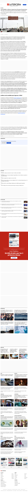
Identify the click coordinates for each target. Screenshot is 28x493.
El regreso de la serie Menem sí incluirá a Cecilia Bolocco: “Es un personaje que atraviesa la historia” (20, 417)
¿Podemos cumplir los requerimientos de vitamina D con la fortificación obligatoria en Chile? (7, 412)
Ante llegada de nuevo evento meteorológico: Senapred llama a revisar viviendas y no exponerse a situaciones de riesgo (14, 175)
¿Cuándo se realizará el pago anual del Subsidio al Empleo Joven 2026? (14, 351)
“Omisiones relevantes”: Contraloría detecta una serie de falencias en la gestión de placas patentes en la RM (12, 217)
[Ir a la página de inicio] (14, 5)
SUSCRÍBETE (14, 257)
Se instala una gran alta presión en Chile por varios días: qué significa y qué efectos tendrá (7, 323)
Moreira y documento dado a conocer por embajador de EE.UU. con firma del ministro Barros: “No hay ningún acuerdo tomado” (14, 180)
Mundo (2, 436)
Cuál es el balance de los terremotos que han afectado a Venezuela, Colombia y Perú (12, 185)
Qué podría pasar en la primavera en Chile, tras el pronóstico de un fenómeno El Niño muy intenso (20, 311)
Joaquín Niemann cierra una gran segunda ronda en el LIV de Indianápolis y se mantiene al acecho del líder (20, 412)
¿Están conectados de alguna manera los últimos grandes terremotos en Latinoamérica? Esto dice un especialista (7, 409)
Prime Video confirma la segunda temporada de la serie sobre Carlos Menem (20, 432)
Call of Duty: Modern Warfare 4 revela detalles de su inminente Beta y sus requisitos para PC (7, 429)
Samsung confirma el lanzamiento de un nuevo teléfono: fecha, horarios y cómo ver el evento (7, 417)
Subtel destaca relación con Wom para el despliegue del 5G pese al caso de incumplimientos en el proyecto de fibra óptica (20, 376)
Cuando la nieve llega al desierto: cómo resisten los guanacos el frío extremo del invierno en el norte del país (12, 214)
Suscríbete (9, 142)
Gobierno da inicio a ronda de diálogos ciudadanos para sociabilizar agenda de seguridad (13, 183)
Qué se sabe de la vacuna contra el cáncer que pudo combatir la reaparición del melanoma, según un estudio (20, 324)
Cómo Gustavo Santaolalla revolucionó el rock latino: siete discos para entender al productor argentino (20, 429)
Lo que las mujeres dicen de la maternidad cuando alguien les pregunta (19, 438)
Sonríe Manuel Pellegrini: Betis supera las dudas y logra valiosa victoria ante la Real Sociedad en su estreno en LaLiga (20, 409)
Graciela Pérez (4, 15)
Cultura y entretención (17, 415)
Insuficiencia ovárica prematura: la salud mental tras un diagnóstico (19, 452)
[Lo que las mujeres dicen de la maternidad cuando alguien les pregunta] (20, 443)
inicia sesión (4, 142)
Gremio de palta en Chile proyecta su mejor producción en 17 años (20, 391)
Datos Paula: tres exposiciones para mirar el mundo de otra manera (20, 449)
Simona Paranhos (8, 15)
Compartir (2, 34)
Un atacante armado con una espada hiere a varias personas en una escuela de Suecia (7, 449)
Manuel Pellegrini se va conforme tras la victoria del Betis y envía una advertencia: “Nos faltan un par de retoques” (20, 397)
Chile (1, 373)
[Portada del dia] (14, 246)
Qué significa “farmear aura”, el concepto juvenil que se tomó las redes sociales (7, 311)
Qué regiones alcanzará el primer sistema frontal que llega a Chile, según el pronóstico (6, 396)
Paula (15, 436)
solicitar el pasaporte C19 (17, 97)
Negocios (15, 373)
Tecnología (2, 415)
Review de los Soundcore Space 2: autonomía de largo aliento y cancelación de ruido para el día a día (7, 433)
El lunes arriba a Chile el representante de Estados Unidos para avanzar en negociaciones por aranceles (20, 388)
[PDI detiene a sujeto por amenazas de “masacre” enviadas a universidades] (7, 382)
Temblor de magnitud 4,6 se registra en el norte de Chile (7, 391)
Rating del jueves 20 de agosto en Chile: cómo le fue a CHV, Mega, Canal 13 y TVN (5, 351)
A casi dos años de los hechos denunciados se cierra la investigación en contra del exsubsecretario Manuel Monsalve (11, 201)
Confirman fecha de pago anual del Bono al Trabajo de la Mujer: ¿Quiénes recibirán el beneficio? (23, 351)
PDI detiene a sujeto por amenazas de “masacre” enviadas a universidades (7, 375)
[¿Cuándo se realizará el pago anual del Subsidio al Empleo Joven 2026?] (14, 356)
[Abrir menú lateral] (1, 4)
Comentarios (6, 34)
